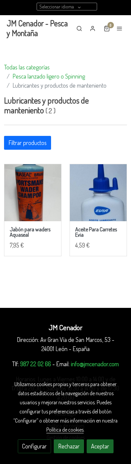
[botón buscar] (79, 28)
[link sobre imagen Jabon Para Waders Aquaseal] (32, 192)
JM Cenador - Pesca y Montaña (37, 28)
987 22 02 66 (35, 364)
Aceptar (100, 446)
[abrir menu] (120, 28)
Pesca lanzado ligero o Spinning (48, 76)
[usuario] (93, 28)
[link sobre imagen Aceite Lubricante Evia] (98, 192)
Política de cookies (65, 429)
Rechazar (69, 446)
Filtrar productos (27, 142)
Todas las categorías (27, 67)
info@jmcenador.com (95, 364)
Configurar (34, 446)
